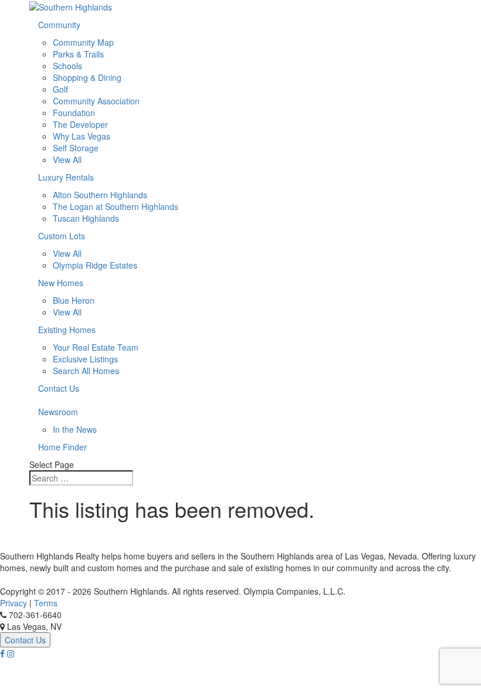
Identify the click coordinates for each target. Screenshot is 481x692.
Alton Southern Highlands (100, 195)
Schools (67, 66)
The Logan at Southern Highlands (115, 206)
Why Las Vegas (81, 136)
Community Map (83, 42)
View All (67, 159)
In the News (75, 429)
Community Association (96, 101)
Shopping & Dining (87, 77)
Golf (60, 89)
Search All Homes (86, 370)
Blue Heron (73, 300)
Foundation (74, 112)
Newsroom (58, 412)
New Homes (60, 283)
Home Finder (62, 447)
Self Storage (76, 148)
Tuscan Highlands (86, 218)
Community (59, 24)
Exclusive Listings (85, 359)
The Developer (80, 124)
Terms (45, 603)
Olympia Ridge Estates (95, 265)
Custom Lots (61, 236)
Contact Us (58, 388)
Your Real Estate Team (95, 347)
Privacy (13, 603)
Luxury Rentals (66, 177)
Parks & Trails (78, 54)
